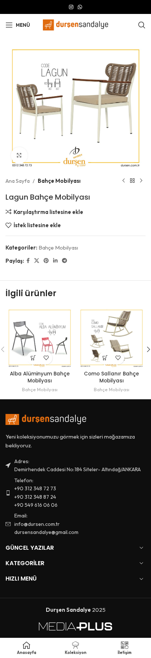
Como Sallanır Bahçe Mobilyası (111, 377)
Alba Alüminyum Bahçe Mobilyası (40, 377)
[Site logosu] (75, 24)
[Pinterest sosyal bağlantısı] (46, 261)
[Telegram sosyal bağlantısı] (64, 261)
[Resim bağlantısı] (45, 418)
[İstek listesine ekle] (46, 358)
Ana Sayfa (17, 180)
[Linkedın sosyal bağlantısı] (55, 261)
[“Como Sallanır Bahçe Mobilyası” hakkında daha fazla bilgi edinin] (105, 358)
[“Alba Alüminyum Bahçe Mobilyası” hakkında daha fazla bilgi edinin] (33, 358)
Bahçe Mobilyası (59, 180)
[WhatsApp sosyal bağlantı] (80, 7)
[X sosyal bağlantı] (36, 261)
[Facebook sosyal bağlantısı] (28, 261)
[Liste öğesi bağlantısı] (75, 492)
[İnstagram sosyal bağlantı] (71, 7)
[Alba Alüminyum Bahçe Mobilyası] (39, 337)
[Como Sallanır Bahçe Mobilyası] (111, 337)
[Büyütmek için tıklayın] (19, 155)
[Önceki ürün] (123, 181)
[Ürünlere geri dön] (132, 181)
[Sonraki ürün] (141, 181)
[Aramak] (142, 25)
